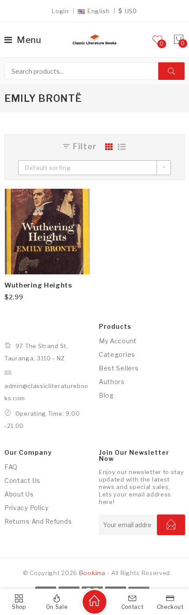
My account (118, 341)
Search (171, 71)
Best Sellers (118, 368)
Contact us (22, 480)
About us (19, 494)
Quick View (76, 202)
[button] (76, 224)
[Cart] (179, 40)
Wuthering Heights (38, 285)
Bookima (92, 572)
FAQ (11, 467)
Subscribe (171, 524)
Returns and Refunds (38, 521)
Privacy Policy (26, 507)
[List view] (122, 146)
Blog (106, 395)
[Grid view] (109, 146)
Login (60, 10)
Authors (112, 381)
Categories (117, 354)
